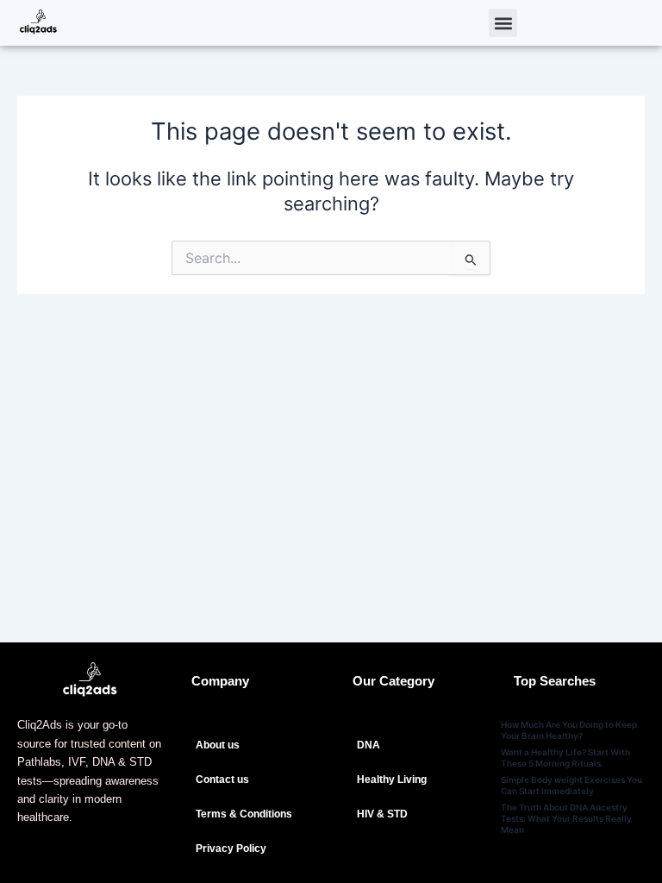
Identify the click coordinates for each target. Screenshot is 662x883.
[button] (503, 23)
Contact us (222, 779)
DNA (368, 745)
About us (218, 745)
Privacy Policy (231, 848)
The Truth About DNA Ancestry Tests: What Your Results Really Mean (566, 818)
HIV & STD (382, 814)
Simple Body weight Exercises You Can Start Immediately (571, 785)
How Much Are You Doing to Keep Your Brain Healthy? (569, 730)
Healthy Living (392, 779)
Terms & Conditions (244, 814)
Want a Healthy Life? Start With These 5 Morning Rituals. (565, 757)
